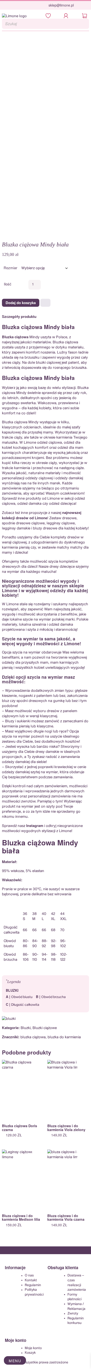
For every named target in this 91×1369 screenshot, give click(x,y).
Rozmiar (10, 267)
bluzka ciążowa (33, 1037)
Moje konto (33, 1348)
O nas (29, 1275)
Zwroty (72, 1313)
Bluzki (26, 1028)
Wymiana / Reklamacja (76, 1306)
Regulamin (33, 1285)
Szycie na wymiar (20, 639)
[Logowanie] (67, 16)
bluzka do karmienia (64, 1037)
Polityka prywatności (34, 1292)
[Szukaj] (84, 24)
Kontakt (31, 1280)
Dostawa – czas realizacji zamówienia (76, 1282)
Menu (15, 1360)
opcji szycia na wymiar (39, 677)
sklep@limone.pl (61, 5)
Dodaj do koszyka (21, 302)
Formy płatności (74, 1297)
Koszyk (30, 1352)
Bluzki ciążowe (45, 1028)
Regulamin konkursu (75, 1320)
